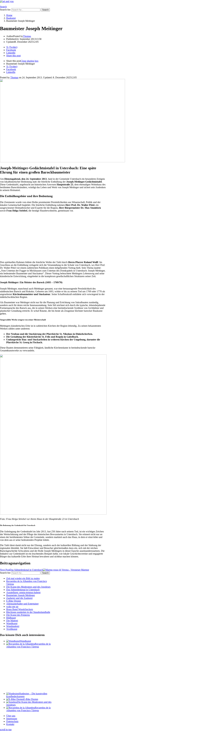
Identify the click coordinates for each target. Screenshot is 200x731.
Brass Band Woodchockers (19, 609)
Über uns (10, 715)
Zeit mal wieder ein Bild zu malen (23, 578)
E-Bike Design (13, 601)
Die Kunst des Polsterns (18, 615)
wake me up (12, 606)
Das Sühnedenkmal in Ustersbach (23, 589)
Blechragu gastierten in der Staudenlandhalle (28, 612)
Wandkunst (11, 623)
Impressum (11, 718)
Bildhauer (11, 617)
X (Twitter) (11, 66)
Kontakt (10, 724)
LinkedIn (10, 72)
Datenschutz (12, 721)
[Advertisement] (53, 236)
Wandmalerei (12, 626)
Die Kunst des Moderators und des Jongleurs (28, 586)
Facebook (11, 69)
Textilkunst (11, 629)
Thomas (14, 77)
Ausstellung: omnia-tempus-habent (23, 592)
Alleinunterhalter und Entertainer (22, 603)
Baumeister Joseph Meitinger (20, 595)
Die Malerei (12, 620)
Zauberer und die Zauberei (19, 598)
